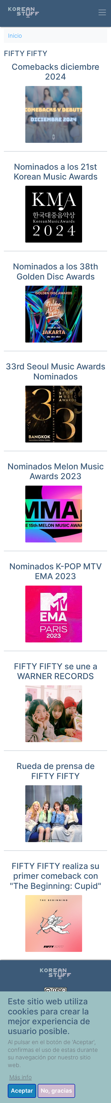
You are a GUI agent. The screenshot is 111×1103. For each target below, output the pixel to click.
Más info (20, 1077)
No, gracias (56, 1090)
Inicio (15, 35)
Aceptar (22, 1090)
